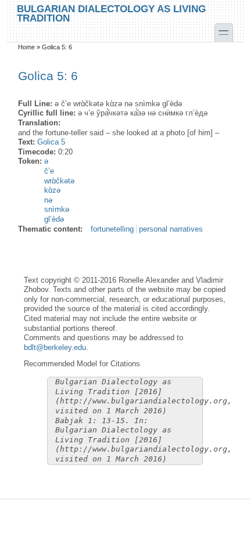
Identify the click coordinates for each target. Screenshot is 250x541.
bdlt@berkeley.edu (55, 347)
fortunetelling (112, 229)
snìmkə (56, 209)
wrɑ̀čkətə (59, 180)
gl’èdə (54, 219)
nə (48, 200)
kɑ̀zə (52, 190)
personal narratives (171, 229)
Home (26, 47)
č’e (49, 171)
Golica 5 (51, 142)
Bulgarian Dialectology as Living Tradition (111, 13)
